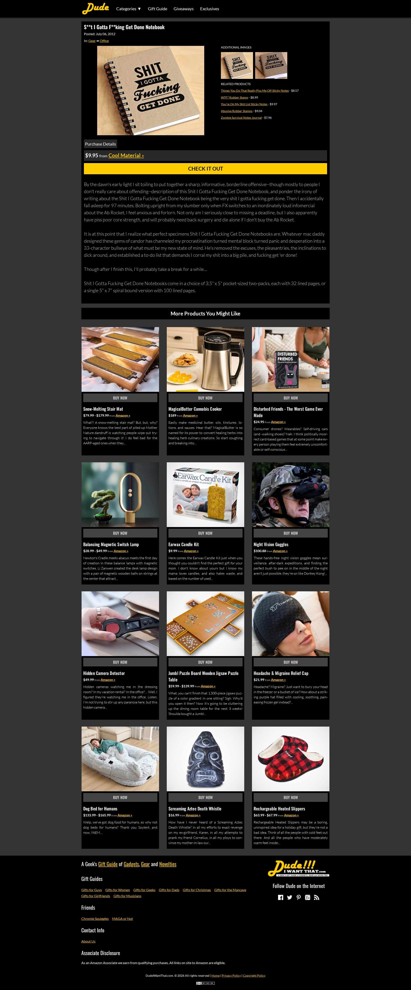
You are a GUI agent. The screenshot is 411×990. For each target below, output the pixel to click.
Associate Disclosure (100, 952)
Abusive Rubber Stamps (236, 111)
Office (104, 41)
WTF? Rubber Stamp (234, 97)
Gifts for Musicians (127, 896)
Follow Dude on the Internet (299, 885)
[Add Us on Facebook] (280, 897)
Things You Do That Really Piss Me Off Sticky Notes (255, 90)
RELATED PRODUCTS (235, 84)
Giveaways (184, 8)
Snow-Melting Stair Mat (103, 409)
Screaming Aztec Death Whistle (195, 808)
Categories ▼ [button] (128, 8)
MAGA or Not (122, 918)
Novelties (167, 864)
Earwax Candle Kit (183, 544)
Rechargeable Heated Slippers (279, 808)
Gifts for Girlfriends (95, 896)
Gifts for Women (117, 890)
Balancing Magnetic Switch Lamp (111, 544)
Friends (88, 907)
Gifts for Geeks (144, 890)
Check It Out (205, 168)
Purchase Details (100, 143)
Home (215, 975)
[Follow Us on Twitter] (289, 897)
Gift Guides (92, 878)
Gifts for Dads (169, 890)
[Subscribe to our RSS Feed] (316, 897)
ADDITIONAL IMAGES (236, 47)
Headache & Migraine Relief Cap (281, 673)
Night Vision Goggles (271, 544)
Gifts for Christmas (197, 890)
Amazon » (123, 415)
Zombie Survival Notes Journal (241, 117)
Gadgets (131, 864)
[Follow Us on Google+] (307, 897)
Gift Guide (157, 8)
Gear (92, 41)
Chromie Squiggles (95, 918)
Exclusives (209, 8)
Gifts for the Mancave (230, 890)
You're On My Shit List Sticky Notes (244, 104)
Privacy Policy (231, 975)
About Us (88, 941)
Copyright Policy (254, 975)
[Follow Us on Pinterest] (298, 897)
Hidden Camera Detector (104, 673)
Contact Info (92, 930)
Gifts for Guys (91, 890)
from (112, 415)
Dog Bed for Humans (100, 808)
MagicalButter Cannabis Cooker (195, 409)
